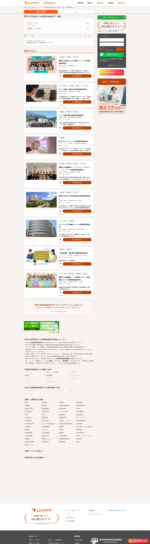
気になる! (100, 3)
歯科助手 (45, 417)
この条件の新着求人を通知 (59, 311)
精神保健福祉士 (82, 420)
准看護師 (79, 402)
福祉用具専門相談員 (65, 424)
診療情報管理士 (64, 439)
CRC (43, 414)
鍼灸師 (61, 426)
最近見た (90, 3)
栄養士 (79, 408)
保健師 (27, 405)
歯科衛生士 (80, 414)
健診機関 (49, 375)
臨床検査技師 (81, 405)
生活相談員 (80, 433)
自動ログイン (106, 48)
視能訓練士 (45, 408)
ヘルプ (68, 514)
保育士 (61, 430)
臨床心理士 (45, 436)
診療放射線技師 (64, 405)
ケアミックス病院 (52, 372)
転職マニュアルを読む (33, 451)
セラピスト (45, 430)
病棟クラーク (29, 445)
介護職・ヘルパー (65, 420)
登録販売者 (63, 417)
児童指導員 (45, 433)
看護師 (61, 402)
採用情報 (77, 543)
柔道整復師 (45, 426)
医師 (26, 402)
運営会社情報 (78, 540)
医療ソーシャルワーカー (84, 436)
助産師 (44, 405)
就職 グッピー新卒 (34, 543)
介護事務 (79, 424)
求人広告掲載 (70, 521)
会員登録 (110, 3)
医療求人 (73, 342)
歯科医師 (62, 414)
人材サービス (33, 536)
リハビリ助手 (63, 411)
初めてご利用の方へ (112, 82)
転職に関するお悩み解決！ (35, 457)
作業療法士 (45, 411)
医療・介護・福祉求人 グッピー (33, 7)
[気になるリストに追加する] (60, 76)
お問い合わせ (70, 517)
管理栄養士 (63, 408)
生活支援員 (28, 436)
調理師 (27, 439)
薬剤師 (44, 402)
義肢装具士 (45, 442)
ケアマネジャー (82, 417)
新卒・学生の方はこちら (111, 17)
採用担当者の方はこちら (116, 510)
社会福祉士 (45, 420)
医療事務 (62, 442)
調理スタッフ (46, 439)
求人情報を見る (77, 76)
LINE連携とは (53, 332)
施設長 (61, 433)
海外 (63, 7)
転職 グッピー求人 (34, 540)
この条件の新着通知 (86, 35)
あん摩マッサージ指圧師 (84, 426)
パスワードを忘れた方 (105, 50)
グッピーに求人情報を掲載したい (69, 363)
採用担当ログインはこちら (115, 65)
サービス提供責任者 (48, 424)
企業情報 (77, 536)
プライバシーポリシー (96, 514)
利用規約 (91, 510)
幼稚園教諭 (28, 433)
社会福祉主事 (29, 424)
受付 (78, 442)
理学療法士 (28, 411)
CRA (26, 414)
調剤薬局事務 (29, 442)
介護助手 (28, 426)
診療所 (27, 375)
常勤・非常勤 (41, 11)
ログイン (120, 49)
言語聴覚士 (80, 411)
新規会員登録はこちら (112, 72)
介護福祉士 (28, 420)
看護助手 (79, 439)
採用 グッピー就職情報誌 (55, 540)
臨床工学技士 (29, 408)
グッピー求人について (73, 510)
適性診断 (80, 3)
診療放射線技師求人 (49, 3)
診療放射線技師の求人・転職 (52, 7)
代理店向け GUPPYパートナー (56, 543)
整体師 (27, 430)
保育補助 (79, 430)
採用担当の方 (121, 3)
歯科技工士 (28, 417)
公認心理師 (63, 436)
